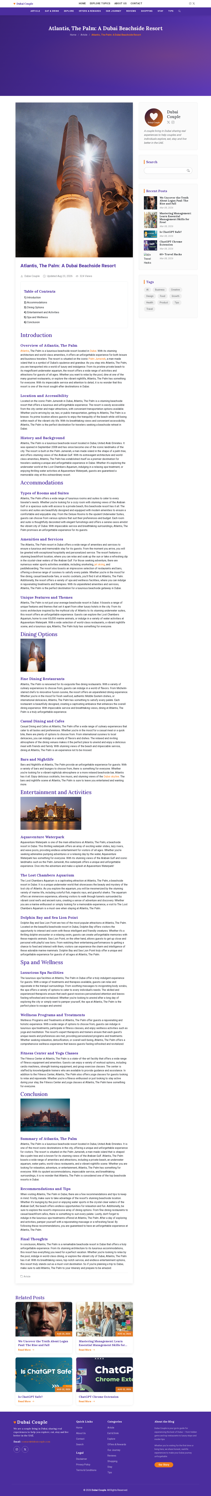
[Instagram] (189, 4)
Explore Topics (100, 3)
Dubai (93, 350)
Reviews (111, 1455)
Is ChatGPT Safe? (171, 231)
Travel (149, 309)
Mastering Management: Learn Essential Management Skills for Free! (175, 218)
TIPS (171, 11)
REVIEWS (131, 11)
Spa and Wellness (37, 317)
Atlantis (24, 350)
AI (147, 289)
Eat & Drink (113, 1433)
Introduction (34, 297)
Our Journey (113, 1450)
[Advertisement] (105, 61)
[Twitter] (168, 122)
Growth (175, 296)
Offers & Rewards (116, 1444)
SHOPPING (147, 11)
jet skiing (99, 564)
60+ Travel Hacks (171, 254)
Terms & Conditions (86, 1470)
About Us (120, 3)
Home (82, 3)
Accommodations (37, 302)
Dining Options (35, 307)
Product (164, 302)
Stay (109, 1467)
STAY (160, 11)
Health (149, 302)
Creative (175, 289)
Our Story (164, 1464)
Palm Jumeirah (97, 358)
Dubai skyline (111, 776)
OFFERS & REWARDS (90, 11)
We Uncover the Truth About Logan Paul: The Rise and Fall (174, 200)
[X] (193, 4)
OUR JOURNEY (113, 11)
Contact (136, 3)
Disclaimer (81, 1459)
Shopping (112, 1461)
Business (160, 289)
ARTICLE (35, 11)
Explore (111, 1439)
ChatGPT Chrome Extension (171, 243)
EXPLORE (69, 11)
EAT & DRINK (52, 11)
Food (162, 296)
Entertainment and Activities (43, 312)
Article (84, 34)
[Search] (179, 11)
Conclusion (33, 322)
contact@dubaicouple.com (36, 1441)
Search (80, 1444)
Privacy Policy (83, 1464)
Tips (177, 302)
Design (149, 296)
